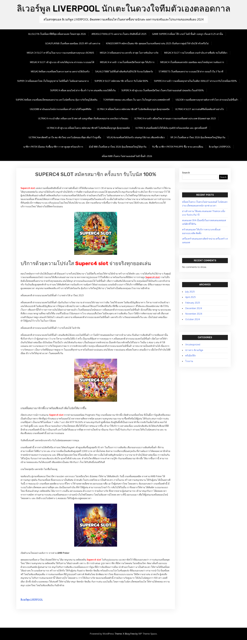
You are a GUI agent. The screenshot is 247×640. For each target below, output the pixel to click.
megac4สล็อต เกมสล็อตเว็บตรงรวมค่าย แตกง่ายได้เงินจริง (60, 71)
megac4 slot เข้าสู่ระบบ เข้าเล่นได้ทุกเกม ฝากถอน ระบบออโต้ (62, 62)
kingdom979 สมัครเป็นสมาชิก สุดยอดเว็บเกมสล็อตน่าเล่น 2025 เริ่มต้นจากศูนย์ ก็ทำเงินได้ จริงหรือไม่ (157, 43)
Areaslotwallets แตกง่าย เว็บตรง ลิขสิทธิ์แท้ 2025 (118, 34)
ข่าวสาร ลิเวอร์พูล (194, 350)
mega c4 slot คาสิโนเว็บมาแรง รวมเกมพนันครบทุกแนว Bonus (60, 52)
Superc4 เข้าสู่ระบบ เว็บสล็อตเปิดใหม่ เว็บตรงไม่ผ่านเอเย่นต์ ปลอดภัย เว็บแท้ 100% (162, 90)
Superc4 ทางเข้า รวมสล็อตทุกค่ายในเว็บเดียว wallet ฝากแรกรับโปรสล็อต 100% (195, 80)
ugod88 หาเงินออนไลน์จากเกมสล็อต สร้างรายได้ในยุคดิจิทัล (60, 109)
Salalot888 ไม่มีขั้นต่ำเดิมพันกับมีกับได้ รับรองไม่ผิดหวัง (124, 71)
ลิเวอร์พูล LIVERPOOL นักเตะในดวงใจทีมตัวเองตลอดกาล (123, 8)
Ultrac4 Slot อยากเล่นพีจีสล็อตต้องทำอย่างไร (199, 109)
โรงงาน (189, 361)
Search (186, 172)
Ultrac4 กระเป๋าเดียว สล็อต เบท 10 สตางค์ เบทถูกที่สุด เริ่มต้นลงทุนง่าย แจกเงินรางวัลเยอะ (83, 118)
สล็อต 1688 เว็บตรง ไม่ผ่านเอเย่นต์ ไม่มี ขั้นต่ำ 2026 (127, 156)
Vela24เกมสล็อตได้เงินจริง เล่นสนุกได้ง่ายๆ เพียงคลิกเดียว (136, 137)
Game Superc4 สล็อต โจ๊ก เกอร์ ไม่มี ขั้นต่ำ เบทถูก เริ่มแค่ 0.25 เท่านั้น (187, 34)
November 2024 (193, 313)
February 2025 (192, 302)
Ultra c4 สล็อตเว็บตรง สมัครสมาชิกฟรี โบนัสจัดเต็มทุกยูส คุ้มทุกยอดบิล (133, 109)
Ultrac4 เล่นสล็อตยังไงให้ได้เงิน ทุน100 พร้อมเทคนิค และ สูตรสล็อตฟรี (171, 127)
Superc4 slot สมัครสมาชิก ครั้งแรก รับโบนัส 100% (121, 80)
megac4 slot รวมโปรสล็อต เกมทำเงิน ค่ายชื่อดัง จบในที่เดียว (195, 52)
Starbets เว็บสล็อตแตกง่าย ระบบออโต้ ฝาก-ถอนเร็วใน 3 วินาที (191, 71)
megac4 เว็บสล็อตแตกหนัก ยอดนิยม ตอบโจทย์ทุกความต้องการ (192, 62)
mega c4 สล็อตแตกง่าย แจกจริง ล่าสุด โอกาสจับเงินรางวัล (129, 52)
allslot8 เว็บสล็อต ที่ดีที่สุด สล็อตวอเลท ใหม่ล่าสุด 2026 (57, 34)
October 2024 (192, 319)
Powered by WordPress (102, 633)
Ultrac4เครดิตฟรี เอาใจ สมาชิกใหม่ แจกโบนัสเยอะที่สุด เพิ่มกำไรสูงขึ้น (65, 137)
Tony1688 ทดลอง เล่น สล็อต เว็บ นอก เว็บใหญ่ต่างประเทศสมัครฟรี (136, 99)
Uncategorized (192, 344)
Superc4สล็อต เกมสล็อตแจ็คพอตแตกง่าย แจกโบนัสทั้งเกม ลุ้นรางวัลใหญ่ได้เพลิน (56, 99)
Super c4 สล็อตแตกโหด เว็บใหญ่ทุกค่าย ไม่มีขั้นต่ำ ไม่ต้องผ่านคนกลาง (53, 80)
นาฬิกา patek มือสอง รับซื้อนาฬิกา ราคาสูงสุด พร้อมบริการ (53, 146)
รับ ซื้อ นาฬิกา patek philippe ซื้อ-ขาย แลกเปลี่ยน (177, 146)
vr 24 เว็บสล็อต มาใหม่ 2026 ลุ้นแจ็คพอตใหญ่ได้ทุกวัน (197, 137)
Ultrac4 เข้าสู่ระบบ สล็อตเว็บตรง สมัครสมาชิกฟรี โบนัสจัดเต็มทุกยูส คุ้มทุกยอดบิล (88, 127)
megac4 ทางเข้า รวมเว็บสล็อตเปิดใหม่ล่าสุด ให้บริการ (127, 62)
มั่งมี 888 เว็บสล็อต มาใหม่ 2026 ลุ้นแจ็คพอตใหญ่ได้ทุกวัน (117, 146)
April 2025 (190, 297)
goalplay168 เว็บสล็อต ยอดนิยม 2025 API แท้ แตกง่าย (72, 43)
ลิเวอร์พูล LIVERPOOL (220, 146)
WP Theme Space (147, 633)
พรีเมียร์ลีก (190, 355)
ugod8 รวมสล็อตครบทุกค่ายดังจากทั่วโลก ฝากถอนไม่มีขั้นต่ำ (207, 99)
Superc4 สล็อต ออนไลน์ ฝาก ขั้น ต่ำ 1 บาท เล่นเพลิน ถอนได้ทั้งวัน (83, 90)
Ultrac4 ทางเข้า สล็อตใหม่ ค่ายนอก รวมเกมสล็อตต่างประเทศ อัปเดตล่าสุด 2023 (175, 118)
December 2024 (193, 308)
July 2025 (190, 291)
